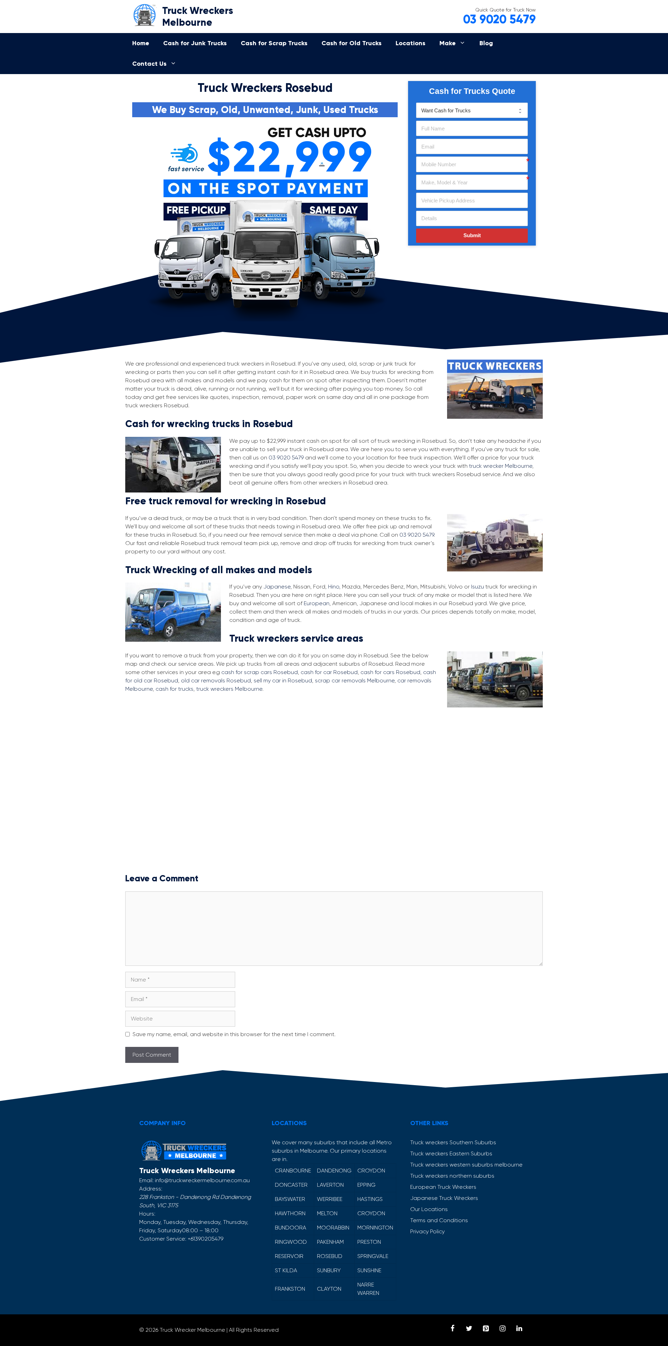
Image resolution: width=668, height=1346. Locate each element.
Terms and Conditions (439, 1220)
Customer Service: (162, 1238)
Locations (411, 43)
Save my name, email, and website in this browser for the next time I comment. (234, 1034)
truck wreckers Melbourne (229, 689)
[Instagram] (502, 1328)
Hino (333, 586)
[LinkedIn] (519, 1328)
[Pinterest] (486, 1328)
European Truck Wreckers (443, 1187)
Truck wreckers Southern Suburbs (453, 1142)
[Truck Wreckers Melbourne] (144, 13)
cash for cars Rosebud (390, 672)
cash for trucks (174, 689)
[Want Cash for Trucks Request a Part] (472, 110)
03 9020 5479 (499, 19)
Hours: (147, 1213)
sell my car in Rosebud (283, 680)
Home (140, 43)
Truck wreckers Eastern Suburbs (451, 1153)
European (316, 603)
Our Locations (429, 1209)
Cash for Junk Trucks (195, 43)
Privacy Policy (427, 1231)
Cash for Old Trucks (351, 43)
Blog (486, 43)
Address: (150, 1188)
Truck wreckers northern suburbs (452, 1175)
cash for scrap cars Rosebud (259, 672)
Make (447, 43)
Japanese (277, 586)
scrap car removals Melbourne (355, 680)
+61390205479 (205, 1238)
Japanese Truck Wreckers (444, 1198)
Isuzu (477, 586)
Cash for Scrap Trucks (274, 43)
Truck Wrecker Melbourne (192, 1330)
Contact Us (149, 63)
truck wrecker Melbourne (500, 466)
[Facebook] (452, 1328)
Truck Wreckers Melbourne (197, 17)
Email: (146, 1180)
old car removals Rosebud (216, 680)
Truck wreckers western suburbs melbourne (466, 1164)
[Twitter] (469, 1328)
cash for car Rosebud (329, 672)
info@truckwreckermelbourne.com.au (202, 1180)
